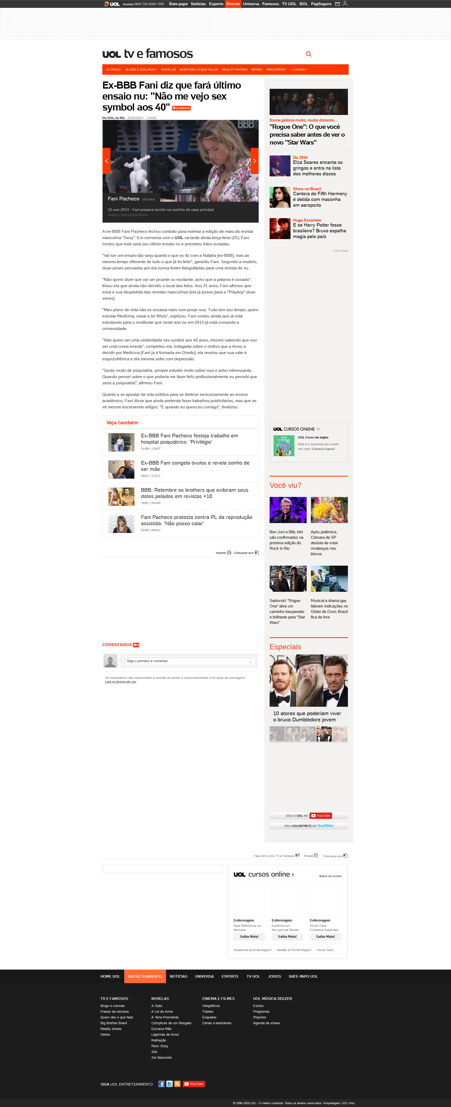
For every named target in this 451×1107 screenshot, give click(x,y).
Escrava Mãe (161, 1029)
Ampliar (241, 126)
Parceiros (275, 69)
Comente (183, 108)
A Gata (156, 1006)
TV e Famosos (158, 53)
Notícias (198, 4)
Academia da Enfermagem (252, 950)
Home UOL (110, 976)
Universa (251, 4)
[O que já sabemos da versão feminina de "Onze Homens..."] (292, 740)
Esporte (216, 4)
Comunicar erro (244, 553)
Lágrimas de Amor (165, 1034)
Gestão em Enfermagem (294, 950)
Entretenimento (145, 976)
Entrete (233, 4)
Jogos (274, 976)
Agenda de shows (266, 1023)
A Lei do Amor (162, 1011)
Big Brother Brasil (113, 1023)
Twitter (170, 1084)
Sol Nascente (161, 1057)
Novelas (168, 69)
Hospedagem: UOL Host (338, 1103)
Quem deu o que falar (199, 69)
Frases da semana (114, 1011)
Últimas (113, 69)
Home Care (325, 950)
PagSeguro (321, 4)
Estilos (258, 1006)
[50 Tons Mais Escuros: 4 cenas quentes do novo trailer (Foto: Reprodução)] (308, 740)
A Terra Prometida (165, 1017)
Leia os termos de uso (120, 681)
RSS (178, 1084)
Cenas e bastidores (217, 1023)
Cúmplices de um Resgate (171, 1023)
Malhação (158, 1040)
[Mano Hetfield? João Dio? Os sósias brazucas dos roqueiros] (339, 740)
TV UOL (289, 4)
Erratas (308, 855)
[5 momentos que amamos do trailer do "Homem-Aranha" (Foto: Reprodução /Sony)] (277, 740)
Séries (257, 69)
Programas (261, 1011)
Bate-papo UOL (303, 976)
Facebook (162, 1084)
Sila (154, 1052)
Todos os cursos (330, 876)
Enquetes (209, 1017)
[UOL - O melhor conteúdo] (110, 5)
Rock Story (159, 1046)
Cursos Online (300, 429)
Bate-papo (178, 4)
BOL (304, 4)
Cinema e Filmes (218, 998)
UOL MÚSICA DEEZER (272, 998)
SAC (161, 4)
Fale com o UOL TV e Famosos (274, 855)
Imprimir (221, 553)
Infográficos (211, 1006)
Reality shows (234, 69)
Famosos (270, 4)
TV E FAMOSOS (114, 998)
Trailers (207, 1011)
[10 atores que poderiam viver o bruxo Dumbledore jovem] (324, 740)
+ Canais (297, 69)
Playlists (259, 1017)
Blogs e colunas (140, 69)
